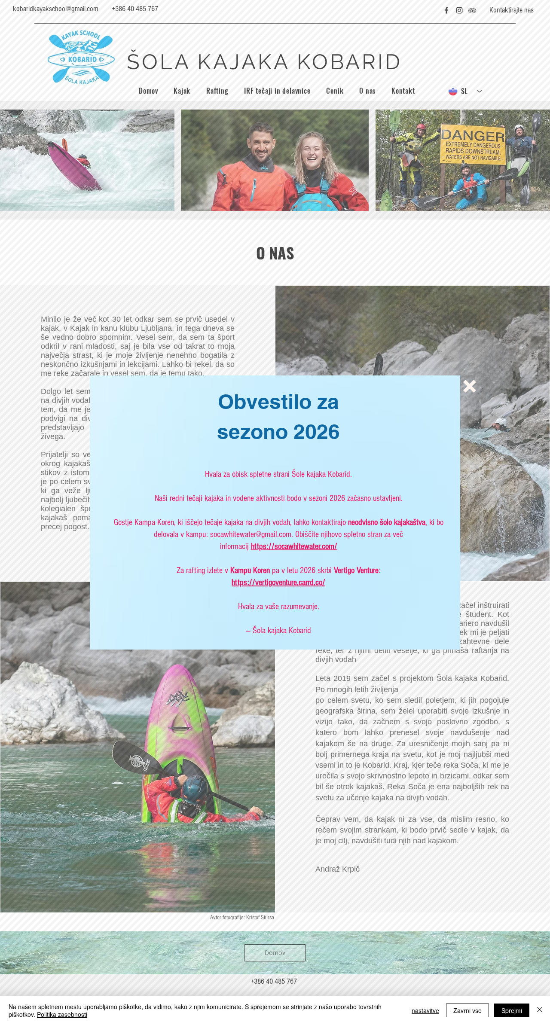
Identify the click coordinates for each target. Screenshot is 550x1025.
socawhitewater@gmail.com (250, 534)
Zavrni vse (467, 1010)
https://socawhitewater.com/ (294, 546)
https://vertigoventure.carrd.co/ (278, 582)
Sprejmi (511, 1010)
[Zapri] (540, 1010)
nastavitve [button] (425, 1010)
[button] (469, 386)
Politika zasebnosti (62, 1014)
